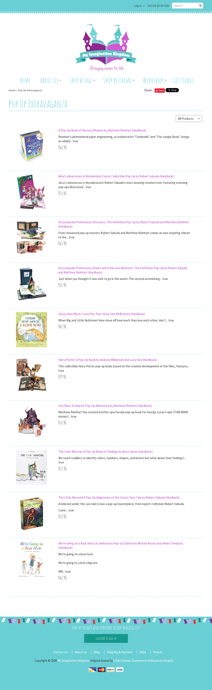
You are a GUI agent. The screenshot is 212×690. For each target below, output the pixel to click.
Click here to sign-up (106, 638)
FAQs (143, 652)
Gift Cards (183, 80)
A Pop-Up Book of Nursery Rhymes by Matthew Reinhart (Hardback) (102, 130)
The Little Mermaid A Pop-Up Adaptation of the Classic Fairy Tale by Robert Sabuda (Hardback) (119, 497)
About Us (49, 80)
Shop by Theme (117, 80)
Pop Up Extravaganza (30, 90)
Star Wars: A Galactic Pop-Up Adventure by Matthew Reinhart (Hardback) (105, 406)
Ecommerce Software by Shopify (152, 661)
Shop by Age (81, 80)
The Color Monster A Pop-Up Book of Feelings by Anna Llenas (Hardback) (105, 452)
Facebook (126, 6)
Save (161, 90)
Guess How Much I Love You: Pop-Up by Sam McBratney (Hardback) (101, 314)
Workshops (153, 80)
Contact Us (60, 652)
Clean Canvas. (122, 661)
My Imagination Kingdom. (74, 661)
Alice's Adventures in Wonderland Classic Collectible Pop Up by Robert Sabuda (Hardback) (115, 176)
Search (178, 5)
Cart (158, 5)
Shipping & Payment (119, 652)
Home (25, 80)
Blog (97, 652)
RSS (119, 6)
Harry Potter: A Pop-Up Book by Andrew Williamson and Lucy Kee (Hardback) (107, 360)
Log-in (138, 5)
